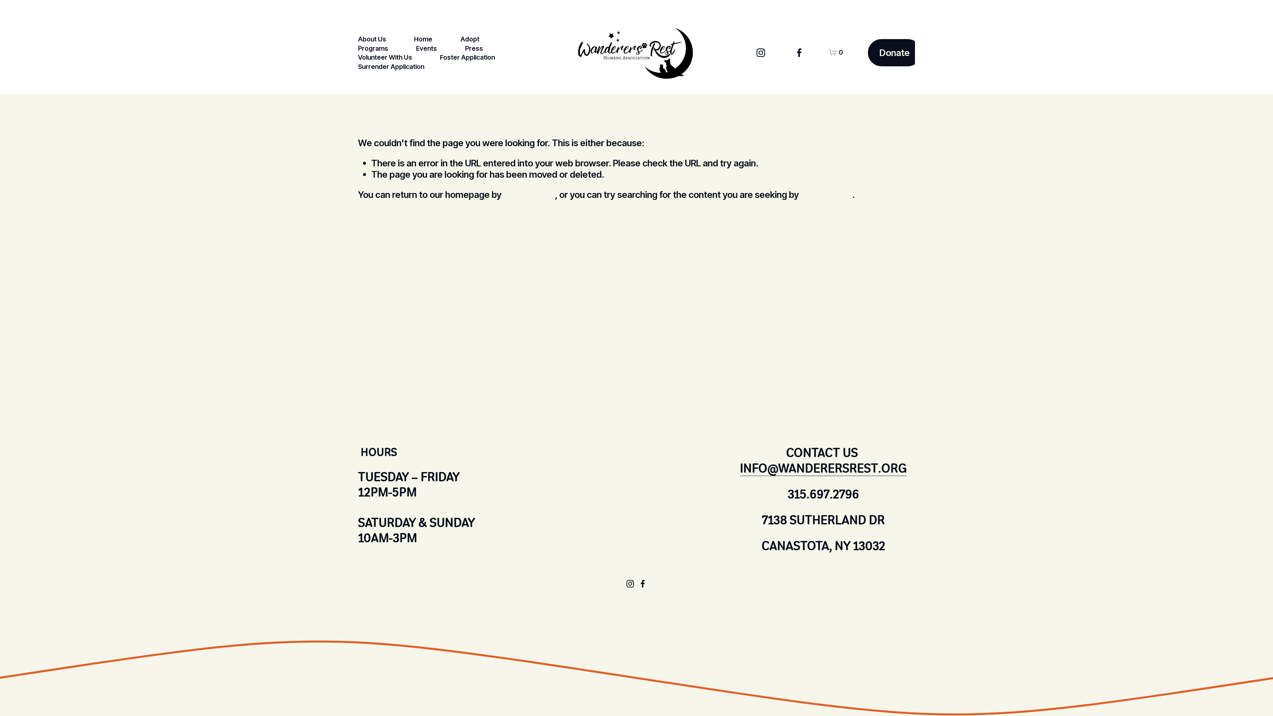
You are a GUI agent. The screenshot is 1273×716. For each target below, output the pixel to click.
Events (426, 48)
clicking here (529, 194)
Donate (894, 52)
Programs (373, 48)
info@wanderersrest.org (823, 468)
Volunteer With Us (385, 57)
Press (474, 48)
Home (423, 39)
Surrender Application (391, 67)
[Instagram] (761, 52)
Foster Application (467, 57)
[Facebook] (799, 52)
